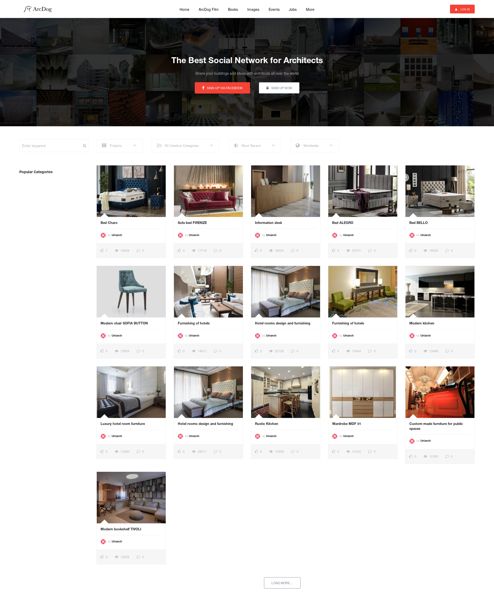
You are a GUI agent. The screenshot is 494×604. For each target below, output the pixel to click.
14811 (202, 351)
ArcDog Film (209, 9)
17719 (202, 250)
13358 (279, 451)
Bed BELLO (418, 223)
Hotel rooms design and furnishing (282, 323)
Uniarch (117, 235)
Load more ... (282, 583)
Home (184, 9)
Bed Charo (109, 223)
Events (274, 9)
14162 (356, 451)
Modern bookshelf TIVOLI (121, 529)
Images (253, 9)
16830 (433, 250)
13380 (124, 451)
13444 (356, 351)
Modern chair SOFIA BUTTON (124, 323)
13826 (124, 351)
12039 (124, 557)
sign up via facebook (225, 88)
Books (233, 9)
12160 (433, 456)
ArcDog (39, 9)
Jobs (293, 9)
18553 (279, 250)
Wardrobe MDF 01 (346, 424)
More (310, 9)
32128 (279, 351)
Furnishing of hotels (194, 323)
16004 (124, 250)
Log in (465, 9)
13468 (433, 351)
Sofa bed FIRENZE (192, 223)
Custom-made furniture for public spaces (436, 427)
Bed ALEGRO (342, 223)
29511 (202, 451)
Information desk (268, 223)
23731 (356, 250)
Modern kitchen (421, 323)
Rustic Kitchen (266, 424)
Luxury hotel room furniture (123, 424)
